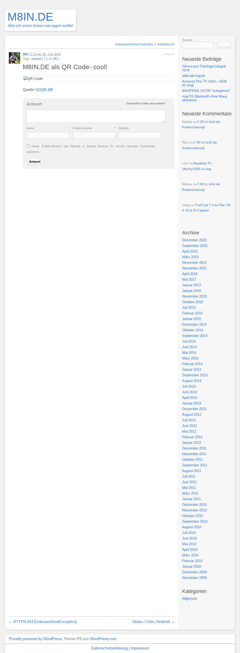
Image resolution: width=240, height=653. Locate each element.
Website (124, 128)
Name (48, 128)
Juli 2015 (189, 308)
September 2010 (194, 521)
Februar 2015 (192, 313)
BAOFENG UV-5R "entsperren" (206, 91)
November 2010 (194, 510)
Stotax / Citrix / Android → (153, 622)
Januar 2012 (191, 443)
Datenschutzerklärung (109, 648)
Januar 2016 (191, 291)
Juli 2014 (189, 341)
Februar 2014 (192, 364)
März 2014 (190, 358)
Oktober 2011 (192, 459)
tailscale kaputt (193, 76)
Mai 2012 (189, 431)
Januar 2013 (191, 403)
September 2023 (194, 246)
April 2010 (189, 549)
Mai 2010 (189, 544)
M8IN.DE (30, 17)
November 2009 (194, 578)
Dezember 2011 (194, 448)
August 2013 (191, 381)
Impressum (140, 648)
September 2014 (194, 336)
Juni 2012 (189, 426)
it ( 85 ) (54, 58)
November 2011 (194, 454)
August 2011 (191, 471)
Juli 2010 (189, 533)
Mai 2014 (189, 353)
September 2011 (194, 465)
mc (25, 54)
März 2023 (190, 257)
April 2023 (189, 251)
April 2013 (189, 398)
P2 (79, 639)
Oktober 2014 (192, 330)
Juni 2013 (189, 392)
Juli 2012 (189, 420)
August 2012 (191, 414)
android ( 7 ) (39, 58)
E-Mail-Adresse (94, 128)
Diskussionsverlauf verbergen (134, 44)
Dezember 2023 (194, 240)
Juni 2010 (189, 538)
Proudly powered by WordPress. (36, 639)
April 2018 (189, 274)
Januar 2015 (191, 319)
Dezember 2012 (194, 409)
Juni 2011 (189, 482)
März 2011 (190, 493)
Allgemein (189, 598)
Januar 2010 (191, 566)
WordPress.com (103, 639)
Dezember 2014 (194, 324)
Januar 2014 (191, 369)
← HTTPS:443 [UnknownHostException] (42, 622)
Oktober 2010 (192, 516)
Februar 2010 (192, 561)
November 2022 (194, 268)
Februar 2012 (192, 437)
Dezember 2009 (194, 572)
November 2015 (194, 296)
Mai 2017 (189, 279)
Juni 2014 (189, 347)
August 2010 (191, 527)
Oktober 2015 (192, 302)
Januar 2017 (191, 285)
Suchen (187, 40)
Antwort (169, 54)
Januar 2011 (191, 499)
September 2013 (194, 375)
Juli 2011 (188, 476)
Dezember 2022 (194, 262)
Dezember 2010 (194, 504)
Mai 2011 (189, 488)
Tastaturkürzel (166, 44)
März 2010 (190, 555)
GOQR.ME (44, 90)
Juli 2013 (189, 386)
